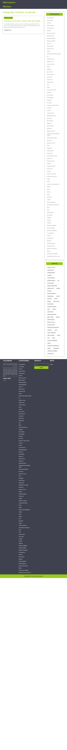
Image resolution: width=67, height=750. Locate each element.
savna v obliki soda (51, 332)
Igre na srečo (50, 71)
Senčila (49, 191)
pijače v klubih (50, 317)
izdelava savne (50, 288)
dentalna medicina (51, 280)
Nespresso (49, 128)
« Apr (4, 380)
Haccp (48, 66)
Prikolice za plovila (8, 17)
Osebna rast (50, 153)
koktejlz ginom (50, 296)
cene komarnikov (51, 277)
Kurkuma (49, 107)
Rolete (48, 181)
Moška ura (49, 123)
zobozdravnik (56, 348)
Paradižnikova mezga (52, 155)
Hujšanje (49, 69)
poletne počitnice (51, 319)
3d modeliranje (50, 17)
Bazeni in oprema (51, 33)
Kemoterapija (50, 97)
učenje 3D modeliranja (52, 340)
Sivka (48, 194)
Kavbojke (49, 92)
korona (55, 298)
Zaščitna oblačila (51, 243)
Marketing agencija (51, 115)
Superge (49, 217)
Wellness (49, 240)
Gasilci (48, 51)
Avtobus (49, 30)
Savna (48, 189)
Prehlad (49, 171)
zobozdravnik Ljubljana (52, 350)
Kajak (48, 87)
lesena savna (56, 301)
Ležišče (49, 110)
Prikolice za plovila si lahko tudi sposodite (22, 21)
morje (48, 309)
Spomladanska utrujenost (53, 204)
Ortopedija (49, 148)
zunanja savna (50, 353)
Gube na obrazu (50, 64)
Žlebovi (48, 251)
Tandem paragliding (51, 225)
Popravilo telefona (51, 166)
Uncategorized (50, 233)
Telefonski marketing (52, 230)
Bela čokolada (50, 35)
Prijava (51, 364)
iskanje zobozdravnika (52, 285)
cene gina (49, 275)
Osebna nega (50, 150)
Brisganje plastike (51, 38)
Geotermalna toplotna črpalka (54, 53)
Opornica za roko (51, 143)
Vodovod (49, 235)
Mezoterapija (50, 120)
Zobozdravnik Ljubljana (52, 253)
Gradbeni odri (50, 61)
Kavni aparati (50, 95)
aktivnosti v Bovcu (51, 267)
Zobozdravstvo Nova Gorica (53, 256)
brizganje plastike (51, 272)
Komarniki (49, 102)
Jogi (48, 84)
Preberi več (7, 30)
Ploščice (49, 163)
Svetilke (49, 220)
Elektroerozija (50, 46)
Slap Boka (49, 197)
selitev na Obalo (50, 335)
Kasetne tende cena (51, 89)
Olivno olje (49, 140)
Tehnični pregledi (51, 228)
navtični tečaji (50, 311)
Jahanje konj (50, 82)
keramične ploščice (51, 293)
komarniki (49, 298)
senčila (58, 335)
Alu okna (49, 23)
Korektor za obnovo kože (52, 105)
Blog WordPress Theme (29, 576)
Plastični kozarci (51, 161)
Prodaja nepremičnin (52, 176)
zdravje (49, 348)
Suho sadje (49, 215)
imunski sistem (50, 283)
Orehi (48, 145)
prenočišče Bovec (51, 324)
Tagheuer (49, 222)
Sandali (49, 186)
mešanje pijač (50, 303)
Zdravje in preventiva (52, 248)
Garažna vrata (50, 48)
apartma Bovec (50, 270)
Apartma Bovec (50, 25)
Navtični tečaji (50, 126)
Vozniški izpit (50, 238)
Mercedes (49, 118)
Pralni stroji (49, 168)
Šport (48, 207)
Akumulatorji (50, 20)
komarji (57, 296)
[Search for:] (41, 364)
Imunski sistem (50, 74)
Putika (48, 179)
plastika (57, 317)
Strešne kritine (50, 212)
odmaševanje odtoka (51, 314)
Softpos (49, 199)
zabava (49, 343)
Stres (48, 210)
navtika (54, 309)
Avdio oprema (50, 28)
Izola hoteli (49, 77)
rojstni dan (49, 330)
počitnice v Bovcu (51, 322)
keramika (49, 290)
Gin (48, 56)
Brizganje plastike (51, 41)
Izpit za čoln (49, 79)
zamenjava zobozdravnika (53, 345)
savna (56, 330)
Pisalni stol (49, 158)
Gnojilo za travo (50, 59)
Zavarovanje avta (51, 246)
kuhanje (49, 301)
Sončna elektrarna (51, 202)
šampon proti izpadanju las (53, 184)
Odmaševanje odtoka (52, 137)
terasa (53, 337)
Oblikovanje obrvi (51, 131)
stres (48, 337)
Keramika (49, 100)
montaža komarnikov (51, 306)
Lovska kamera (50, 113)
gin (58, 280)
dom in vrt (49, 43)
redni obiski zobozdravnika (53, 327)
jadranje (58, 288)
